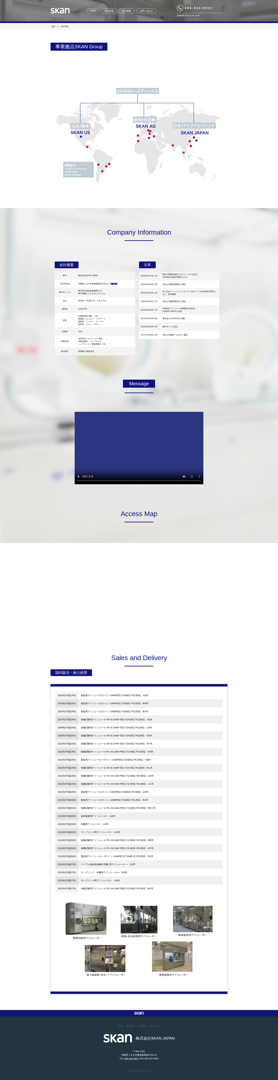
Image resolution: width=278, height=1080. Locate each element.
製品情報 (109, 10)
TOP (53, 26)
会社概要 (126, 10)
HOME (93, 10)
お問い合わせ (146, 10)
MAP (114, 284)
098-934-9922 (199, 8)
